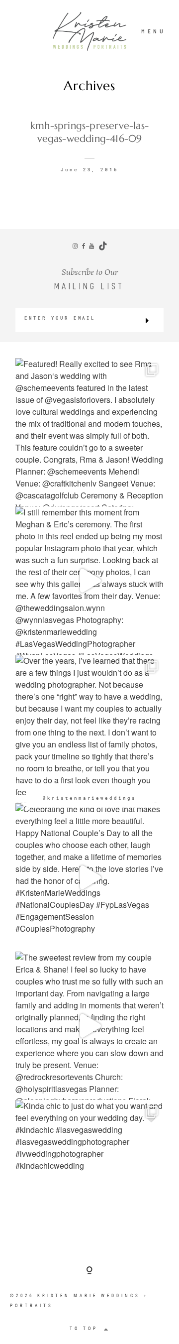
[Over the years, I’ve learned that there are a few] (89, 729)
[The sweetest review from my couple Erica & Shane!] (89, 1026)
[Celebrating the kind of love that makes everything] (89, 877)
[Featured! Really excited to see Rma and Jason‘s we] (89, 432)
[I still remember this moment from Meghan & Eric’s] (89, 580)
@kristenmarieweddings (89, 798)
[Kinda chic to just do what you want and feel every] (89, 1174)
